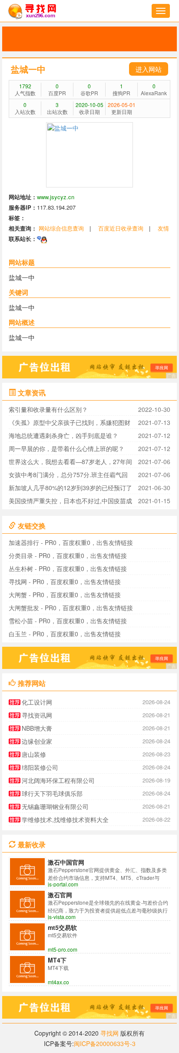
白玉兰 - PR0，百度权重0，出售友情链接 (65, 633)
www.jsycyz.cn (55, 197)
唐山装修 (34, 754)
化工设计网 (37, 702)
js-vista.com (62, 916)
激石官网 (60, 895)
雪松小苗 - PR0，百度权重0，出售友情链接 (68, 620)
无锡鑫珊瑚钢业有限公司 (55, 806)
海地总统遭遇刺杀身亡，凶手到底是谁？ (63, 435)
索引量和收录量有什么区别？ (48, 409)
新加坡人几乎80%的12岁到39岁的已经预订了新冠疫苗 (70, 488)
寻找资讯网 (37, 715)
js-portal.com (63, 884)
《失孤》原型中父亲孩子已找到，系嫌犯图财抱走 (69, 423)
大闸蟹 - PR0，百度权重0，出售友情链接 (65, 594)
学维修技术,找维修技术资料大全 (65, 819)
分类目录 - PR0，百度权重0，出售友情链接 (68, 555)
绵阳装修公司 (40, 767)
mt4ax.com (58, 982)
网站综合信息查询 (61, 228)
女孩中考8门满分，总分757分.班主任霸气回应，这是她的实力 (68, 475)
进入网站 (149, 69)
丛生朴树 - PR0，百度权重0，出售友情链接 (68, 568)
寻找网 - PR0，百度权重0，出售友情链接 (65, 581)
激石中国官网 (66, 862)
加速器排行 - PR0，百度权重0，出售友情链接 (71, 542)
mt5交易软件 (62, 927)
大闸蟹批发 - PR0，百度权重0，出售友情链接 (71, 607)
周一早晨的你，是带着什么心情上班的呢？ (66, 448)
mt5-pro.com (62, 949)
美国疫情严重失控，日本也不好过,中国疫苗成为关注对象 (70, 501)
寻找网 (109, 1033)
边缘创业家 (37, 741)
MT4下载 (57, 960)
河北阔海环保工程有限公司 (58, 780)
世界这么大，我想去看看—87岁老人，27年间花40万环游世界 (70, 462)
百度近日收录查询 (120, 228)
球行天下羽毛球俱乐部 (52, 793)
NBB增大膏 (37, 728)
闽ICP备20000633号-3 (105, 1043)
